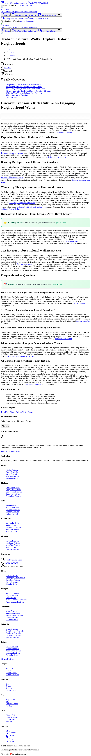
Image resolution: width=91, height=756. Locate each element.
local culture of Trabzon (63, 132)
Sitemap (9, 722)
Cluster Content (28, 412)
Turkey (13, 412)
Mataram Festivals (12, 637)
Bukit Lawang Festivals (14, 631)
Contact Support (12, 704)
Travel (3, 412)
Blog (35, 12)
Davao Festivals (12, 620)
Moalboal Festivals (13, 613)
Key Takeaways (12, 97)
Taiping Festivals (12, 596)
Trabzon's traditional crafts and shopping (32, 207)
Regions (4, 12)
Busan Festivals (11, 532)
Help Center (10, 699)
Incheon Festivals (12, 523)
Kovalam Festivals (13, 510)
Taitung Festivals (12, 647)
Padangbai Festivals (13, 635)
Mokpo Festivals (12, 525)
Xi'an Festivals (11, 584)
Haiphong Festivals (13, 543)
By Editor (7, 68)
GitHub (11, 742)
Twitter (11, 735)
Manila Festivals (12, 617)
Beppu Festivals (12, 478)
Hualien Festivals (12, 649)
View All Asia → (7, 659)
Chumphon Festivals (13, 496)
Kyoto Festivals (11, 474)
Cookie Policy (11, 719)
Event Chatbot (27, 12)
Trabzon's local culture (73, 241)
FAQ (7, 702)
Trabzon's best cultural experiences (21, 356)
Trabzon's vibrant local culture (12, 178)
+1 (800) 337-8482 (11, 563)
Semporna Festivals (13, 593)
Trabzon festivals (78, 303)
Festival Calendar (12, 675)
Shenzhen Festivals (13, 580)
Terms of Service (12, 717)
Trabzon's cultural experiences (12, 153)
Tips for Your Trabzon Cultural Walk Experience (24, 93)
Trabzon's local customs (57, 157)
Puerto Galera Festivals (14, 615)
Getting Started (11, 673)
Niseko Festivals (12, 470)
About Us (24, 5)
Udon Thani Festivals (14, 492)
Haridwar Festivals (13, 508)
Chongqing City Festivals (15, 578)
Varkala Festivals (12, 514)
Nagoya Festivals (12, 476)
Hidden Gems (11, 690)
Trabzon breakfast (82, 321)
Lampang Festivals (13, 488)
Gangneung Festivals (13, 527)
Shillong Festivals (12, 512)
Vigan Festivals (11, 611)
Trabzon (19, 412)
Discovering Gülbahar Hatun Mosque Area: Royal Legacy (28, 91)
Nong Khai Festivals (13, 490)
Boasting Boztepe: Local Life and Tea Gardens (24, 87)
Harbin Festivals (12, 576)
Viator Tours (56, 284)
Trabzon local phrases (25, 264)
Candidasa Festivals (13, 633)
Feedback (9, 706)
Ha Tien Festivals (12, 541)
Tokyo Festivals (12, 472)
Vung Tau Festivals (13, 545)
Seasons (10, 12)
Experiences (17, 12)
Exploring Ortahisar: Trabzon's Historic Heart (23, 85)
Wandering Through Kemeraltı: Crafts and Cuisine (25, 89)
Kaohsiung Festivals (13, 651)
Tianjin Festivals (12, 582)
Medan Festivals (12, 629)
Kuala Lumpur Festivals (15, 602)
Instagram (12, 738)
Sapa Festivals (11, 547)
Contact (30, 5)
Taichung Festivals (13, 653)
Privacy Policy (11, 715)
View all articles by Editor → (12, 451)
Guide (8, 412)
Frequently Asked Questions (17, 95)
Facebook (12, 732)
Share (7, 427)
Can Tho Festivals (12, 549)
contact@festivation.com (13, 560)
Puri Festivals (11, 505)
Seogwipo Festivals (13, 529)
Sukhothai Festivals (13, 494)
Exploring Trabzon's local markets (22, 203)
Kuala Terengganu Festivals (16, 600)
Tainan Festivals (12, 655)
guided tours (61, 223)
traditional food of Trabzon (11, 209)
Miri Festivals (11, 598)
